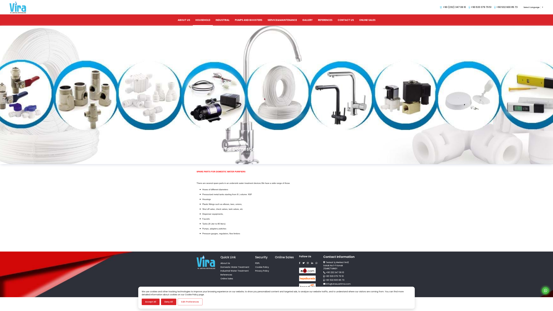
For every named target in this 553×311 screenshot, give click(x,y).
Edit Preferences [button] (190, 301)
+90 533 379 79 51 (334, 276)
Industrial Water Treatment (234, 270)
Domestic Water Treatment (234, 267)
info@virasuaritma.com (338, 283)
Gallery (307, 20)
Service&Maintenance (282, 20)
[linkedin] (312, 263)
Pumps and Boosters (248, 20)
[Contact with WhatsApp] (545, 291)
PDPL (257, 263)
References (325, 20)
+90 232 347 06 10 (335, 272)
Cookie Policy (262, 267)
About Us (184, 20)
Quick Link (228, 257)
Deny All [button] (168, 301)
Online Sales (367, 20)
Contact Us (346, 20)
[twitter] (304, 263)
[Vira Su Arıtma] (18, 7)
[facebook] (299, 263)
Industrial (223, 20)
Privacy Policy (262, 270)
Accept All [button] (150, 301)
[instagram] (308, 263)
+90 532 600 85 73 (334, 280)
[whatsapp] (316, 263)
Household (202, 20)
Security (261, 257)
